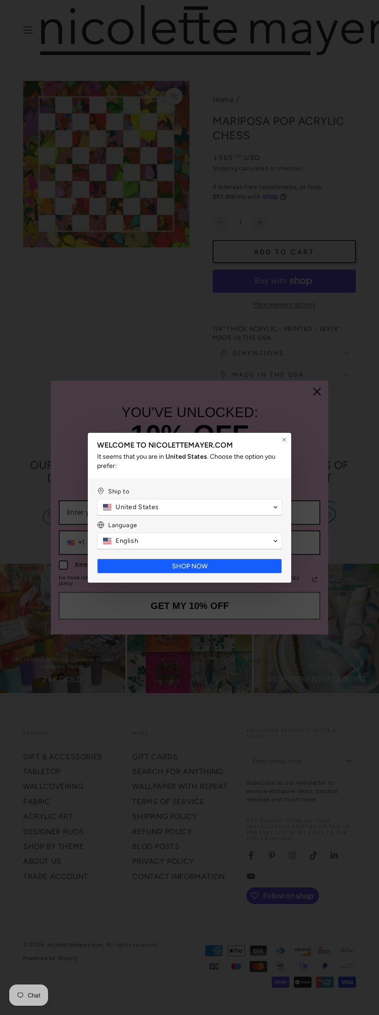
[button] (189, 507)
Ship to (118, 491)
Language (122, 525)
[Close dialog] (284, 440)
